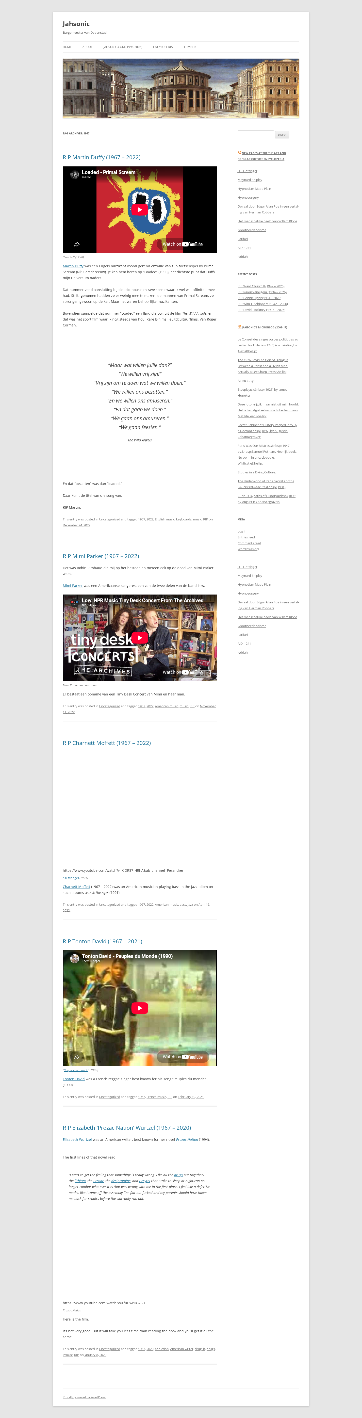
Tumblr (190, 47)
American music (166, 706)
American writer (181, 1349)
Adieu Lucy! (246, 380)
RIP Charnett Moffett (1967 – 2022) (107, 742)
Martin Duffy (73, 266)
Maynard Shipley (250, 179)
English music (165, 519)
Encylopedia (163, 47)
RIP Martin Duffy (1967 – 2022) (101, 157)
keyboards (184, 519)
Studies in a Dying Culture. (257, 472)
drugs (178, 1175)
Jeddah (243, 256)
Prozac (98, 1180)
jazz (190, 904)
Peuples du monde (76, 1070)
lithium (80, 1180)
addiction (162, 1349)
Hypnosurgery (248, 197)
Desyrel (144, 1180)
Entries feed (246, 537)
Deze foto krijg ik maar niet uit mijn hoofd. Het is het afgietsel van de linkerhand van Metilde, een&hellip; (268, 410)
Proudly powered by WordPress (84, 1397)
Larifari (243, 239)
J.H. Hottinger (247, 171)
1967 (141, 519)
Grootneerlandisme (252, 230)
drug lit (200, 1349)
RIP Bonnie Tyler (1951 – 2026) (259, 298)
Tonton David (74, 1079)
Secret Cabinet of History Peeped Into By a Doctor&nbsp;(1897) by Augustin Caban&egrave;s (267, 431)
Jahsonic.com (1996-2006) (122, 47)
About (87, 47)
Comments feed (249, 543)
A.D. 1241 (244, 247)
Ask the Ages (71, 878)
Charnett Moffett (76, 886)
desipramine (121, 1180)
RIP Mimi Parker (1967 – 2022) (101, 556)
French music (156, 1097)
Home (67, 47)
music (197, 519)
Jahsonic (76, 23)
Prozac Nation (187, 1139)
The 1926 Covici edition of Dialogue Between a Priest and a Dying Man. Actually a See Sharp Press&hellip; (263, 366)
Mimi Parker (73, 585)
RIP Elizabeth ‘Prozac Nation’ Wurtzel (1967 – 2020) (127, 1127)
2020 (150, 1349)
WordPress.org (248, 549)
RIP (205, 519)
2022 (150, 519)
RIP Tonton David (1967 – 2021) (102, 941)
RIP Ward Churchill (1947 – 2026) (261, 286)
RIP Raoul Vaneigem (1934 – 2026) (262, 292)
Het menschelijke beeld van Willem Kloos (267, 221)
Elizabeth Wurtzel (77, 1139)
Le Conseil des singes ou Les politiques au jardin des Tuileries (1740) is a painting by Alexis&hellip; (268, 345)
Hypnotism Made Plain (254, 188)
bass (183, 904)
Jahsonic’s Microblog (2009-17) (264, 327)
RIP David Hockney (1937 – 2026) (261, 309)
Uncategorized (109, 519)
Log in (242, 531)
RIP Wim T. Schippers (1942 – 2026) (263, 304)
